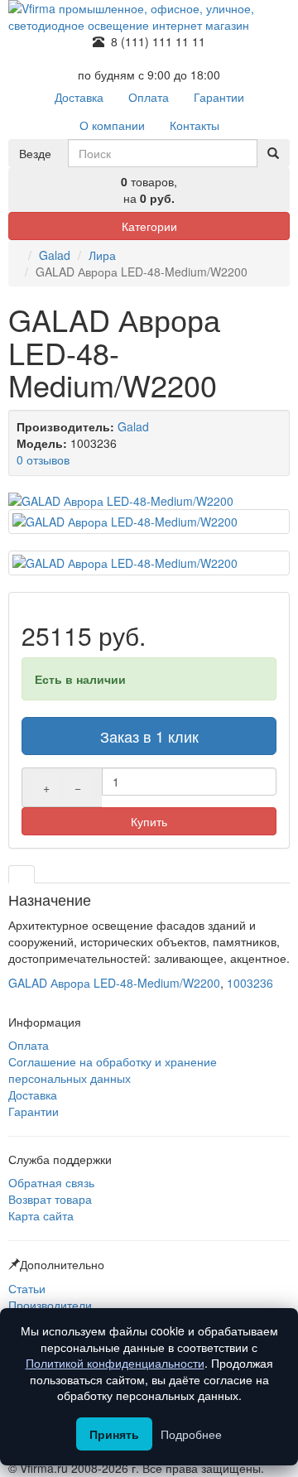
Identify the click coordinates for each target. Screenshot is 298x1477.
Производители (50, 1305)
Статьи (27, 1288)
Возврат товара (50, 1199)
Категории (149, 226)
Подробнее (191, 1434)
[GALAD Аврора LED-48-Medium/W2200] (149, 501)
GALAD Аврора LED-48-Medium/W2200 (114, 982)
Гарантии (33, 1111)
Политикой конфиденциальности (115, 1362)
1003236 (250, 982)
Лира (102, 255)
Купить (149, 821)
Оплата (28, 1045)
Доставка (32, 1094)
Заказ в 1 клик (149, 736)
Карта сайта (41, 1215)
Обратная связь (51, 1182)
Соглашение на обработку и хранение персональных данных (112, 1069)
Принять (114, 1434)
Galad (54, 255)
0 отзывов (43, 459)
